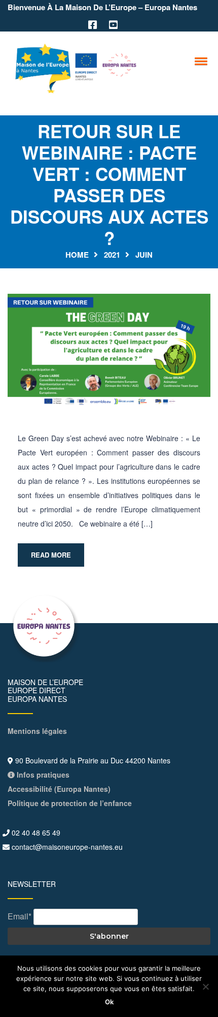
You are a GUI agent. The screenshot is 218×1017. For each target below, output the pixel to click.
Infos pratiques (42, 774)
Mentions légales (37, 731)
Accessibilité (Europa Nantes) (59, 789)
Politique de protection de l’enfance (70, 803)
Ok (109, 1002)
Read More (51, 555)
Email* (19, 916)
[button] (199, 61)
